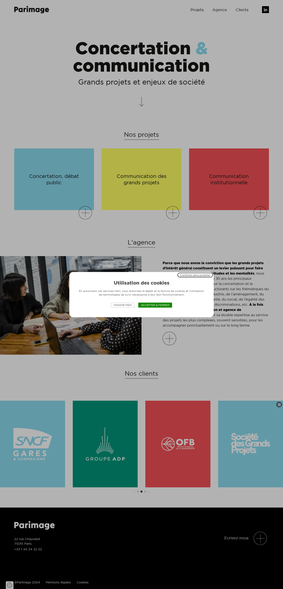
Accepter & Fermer (155, 305)
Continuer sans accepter (195, 274)
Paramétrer (122, 305)
